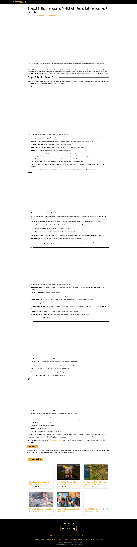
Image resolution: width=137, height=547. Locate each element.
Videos (42, 534)
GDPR (86, 539)
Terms (59, 539)
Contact (36, 539)
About (42, 539)
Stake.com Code (67, 535)
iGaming (120, 2)
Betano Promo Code (97, 534)
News (99, 2)
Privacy (66, 539)
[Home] (19, 2)
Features (103, 2)
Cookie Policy (99, 539)
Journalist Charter (51, 539)
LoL (48, 534)
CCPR (92, 539)
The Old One (52, 15)
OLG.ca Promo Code (55, 535)
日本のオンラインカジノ (80, 535)
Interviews (114, 2)
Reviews (108, 2)
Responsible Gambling (76, 539)
